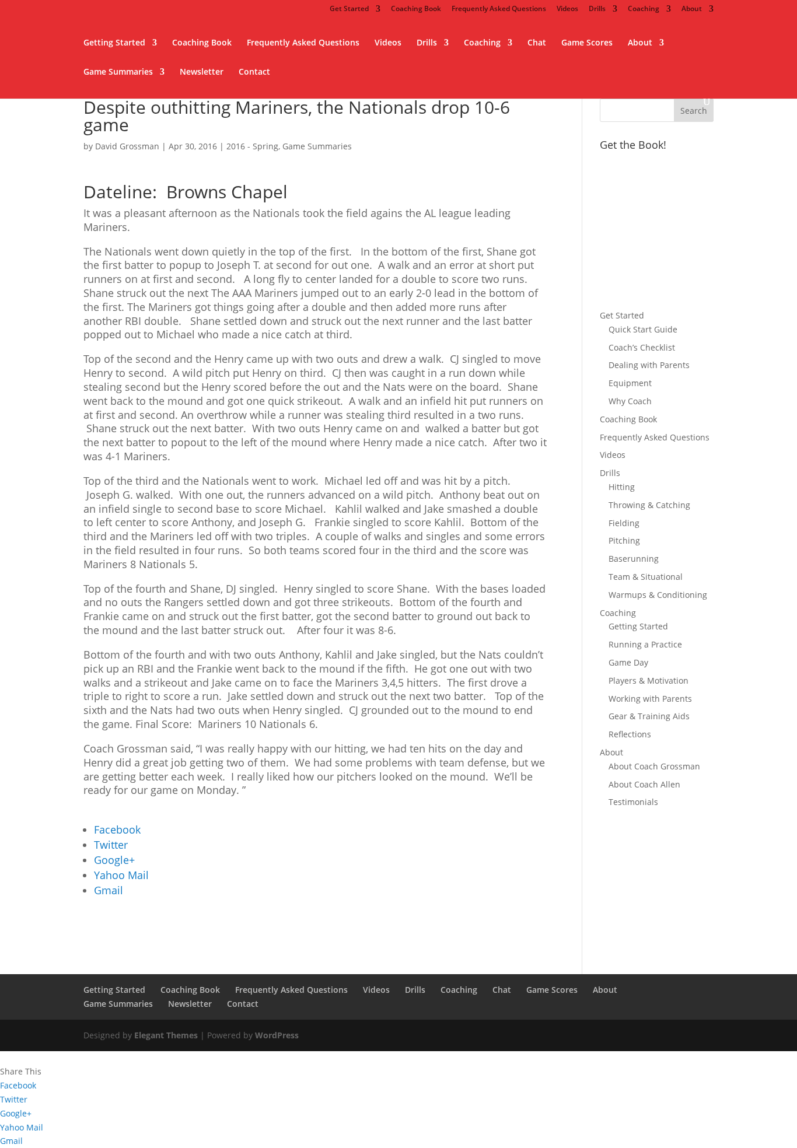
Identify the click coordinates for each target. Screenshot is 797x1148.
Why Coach (630, 401)
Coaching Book (416, 9)
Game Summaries (118, 72)
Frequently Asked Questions (499, 9)
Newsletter (201, 72)
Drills (597, 9)
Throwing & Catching (649, 504)
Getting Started (114, 43)
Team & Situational (646, 576)
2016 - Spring (252, 146)
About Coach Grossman (654, 766)
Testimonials (633, 801)
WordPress (277, 1035)
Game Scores (587, 43)
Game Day (628, 662)
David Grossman (127, 146)
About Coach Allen (644, 784)
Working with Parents (650, 698)
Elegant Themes (166, 1035)
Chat (536, 43)
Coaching (643, 9)
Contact (254, 72)
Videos (567, 9)
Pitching (624, 540)
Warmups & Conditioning (658, 594)
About (691, 9)
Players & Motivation (648, 680)
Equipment (630, 382)
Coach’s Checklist (642, 347)
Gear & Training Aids (649, 716)
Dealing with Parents (649, 364)
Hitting (622, 486)
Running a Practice (645, 644)
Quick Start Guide (643, 329)
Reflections (630, 734)
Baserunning (634, 558)
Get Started (349, 9)
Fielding (624, 522)
